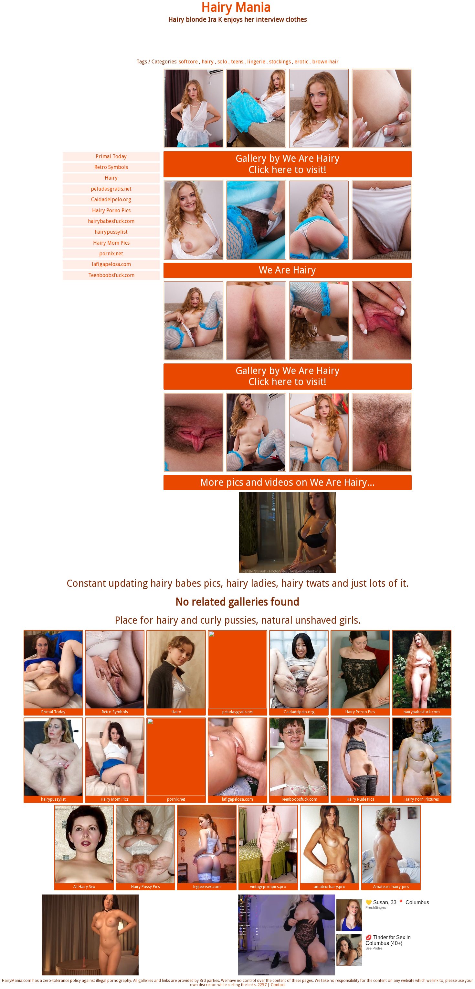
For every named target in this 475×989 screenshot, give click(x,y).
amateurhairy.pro (329, 886)
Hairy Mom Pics (111, 243)
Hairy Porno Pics (111, 210)
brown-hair (325, 62)
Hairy (111, 178)
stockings (280, 62)
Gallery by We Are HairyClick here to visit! (288, 164)
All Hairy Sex (84, 886)
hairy (208, 62)
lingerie (256, 62)
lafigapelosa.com (111, 264)
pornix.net (111, 253)
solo (222, 62)
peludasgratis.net (111, 189)
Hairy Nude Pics (360, 799)
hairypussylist (111, 232)
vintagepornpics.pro (268, 886)
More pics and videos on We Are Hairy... (287, 482)
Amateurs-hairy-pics (391, 886)
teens (237, 62)
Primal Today (111, 156)
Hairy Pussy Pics (145, 886)
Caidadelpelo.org (111, 199)
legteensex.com (207, 886)
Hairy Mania (236, 7)
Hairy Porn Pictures (422, 799)
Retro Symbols (111, 167)
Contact (278, 985)
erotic (301, 62)
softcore (188, 62)
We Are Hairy (287, 270)
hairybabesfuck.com (111, 221)
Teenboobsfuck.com (111, 275)
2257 (262, 985)
